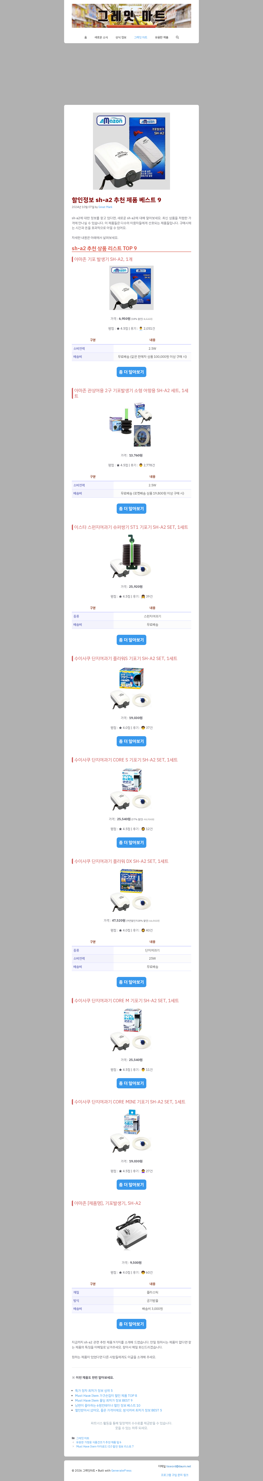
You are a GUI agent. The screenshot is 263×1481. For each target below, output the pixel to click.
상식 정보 (121, 37)
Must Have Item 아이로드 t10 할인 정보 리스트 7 (105, 1446)
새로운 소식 (101, 37)
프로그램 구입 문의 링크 (174, 1475)
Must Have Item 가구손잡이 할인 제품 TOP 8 (106, 1395)
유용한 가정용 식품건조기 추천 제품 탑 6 (98, 1442)
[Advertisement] (131, 72)
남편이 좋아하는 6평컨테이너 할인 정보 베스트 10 (107, 1405)
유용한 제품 (161, 37)
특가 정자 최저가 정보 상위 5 (94, 1390)
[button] (177, 37)
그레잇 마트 (140, 37)
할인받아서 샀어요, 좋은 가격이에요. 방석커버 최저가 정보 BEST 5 (118, 1410)
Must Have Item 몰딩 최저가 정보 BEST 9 (104, 1400)
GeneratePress (121, 1470)
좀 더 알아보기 (131, 372)
